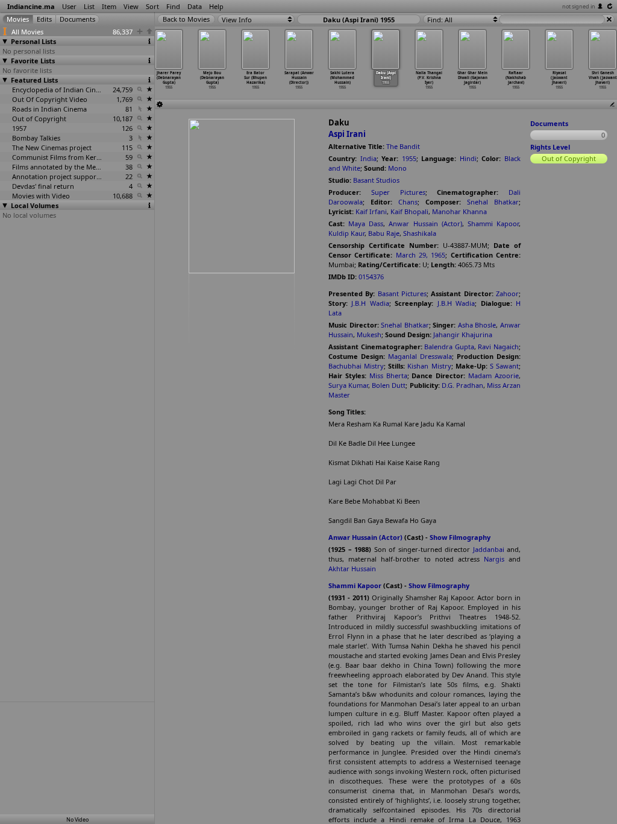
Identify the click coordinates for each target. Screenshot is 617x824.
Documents (549, 123)
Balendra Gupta (449, 346)
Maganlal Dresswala (420, 356)
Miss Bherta (388, 375)
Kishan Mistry (429, 365)
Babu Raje (383, 233)
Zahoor (507, 293)
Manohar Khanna (459, 211)
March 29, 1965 (421, 254)
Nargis (494, 558)
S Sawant (504, 365)
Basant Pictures (402, 293)
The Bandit (403, 146)
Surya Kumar (348, 385)
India (368, 158)
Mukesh (369, 334)
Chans (408, 201)
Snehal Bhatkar (493, 201)
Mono (397, 168)
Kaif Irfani (371, 211)
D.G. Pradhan (462, 385)
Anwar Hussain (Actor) (425, 223)
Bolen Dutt (389, 385)
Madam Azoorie (493, 375)
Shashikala (419, 233)
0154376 (371, 276)
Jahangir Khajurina (462, 334)
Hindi (468, 158)
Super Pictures (398, 192)
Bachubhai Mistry (356, 365)
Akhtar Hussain (352, 568)
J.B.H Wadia (370, 303)
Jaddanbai (488, 549)
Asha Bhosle (477, 324)
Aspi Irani (347, 133)
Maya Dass (365, 223)
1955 (409, 158)
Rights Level (550, 146)
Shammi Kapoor (493, 223)
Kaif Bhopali (409, 211)
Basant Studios (376, 180)
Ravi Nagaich (498, 346)
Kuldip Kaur (346, 233)
